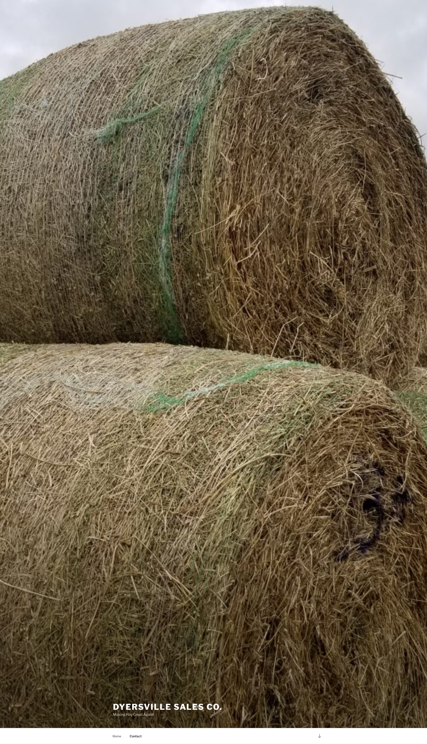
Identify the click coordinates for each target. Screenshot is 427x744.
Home (117, 736)
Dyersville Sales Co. (167, 707)
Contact (136, 736)
